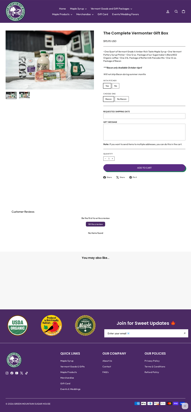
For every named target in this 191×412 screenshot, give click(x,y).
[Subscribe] (184, 333)
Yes (107, 85)
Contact (106, 366)
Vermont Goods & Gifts (72, 366)
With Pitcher (109, 80)
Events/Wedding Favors (125, 14)
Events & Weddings (70, 389)
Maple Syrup (77, 8)
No (115, 85)
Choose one (109, 94)
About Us (107, 360)
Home (62, 8)
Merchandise (83, 14)
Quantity (108, 154)
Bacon (108, 99)
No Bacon (122, 99)
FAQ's (105, 372)
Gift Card (103, 14)
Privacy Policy (152, 360)
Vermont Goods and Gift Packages (110, 8)
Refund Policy (152, 372)
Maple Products (61, 14)
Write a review (95, 224)
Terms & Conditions (155, 366)
